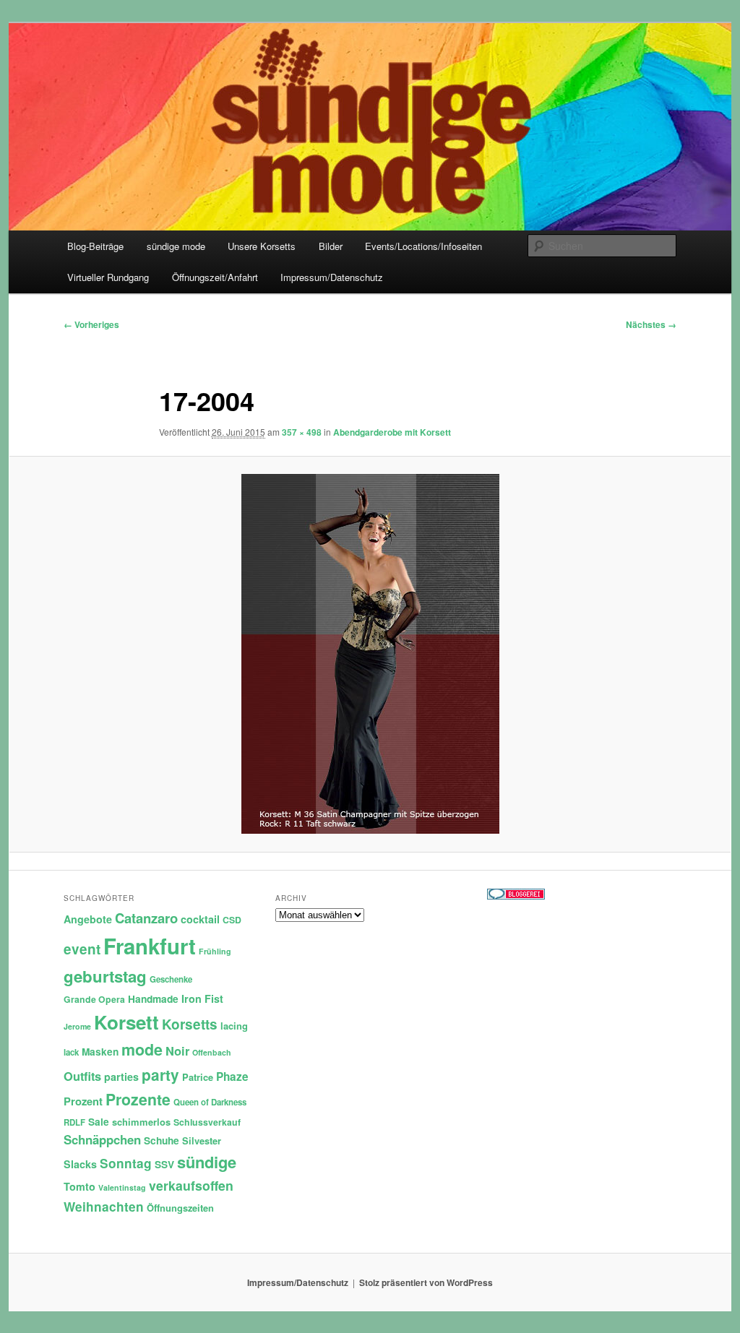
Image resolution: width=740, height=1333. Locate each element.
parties (121, 1076)
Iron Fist (202, 998)
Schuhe (161, 1140)
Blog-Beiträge (95, 246)
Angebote (88, 919)
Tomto (79, 1186)
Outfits (82, 1075)
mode (142, 1049)
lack (71, 1052)
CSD (232, 919)
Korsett (126, 1022)
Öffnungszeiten (180, 1208)
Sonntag (126, 1163)
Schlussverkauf (207, 1122)
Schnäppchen (102, 1139)
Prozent (83, 1101)
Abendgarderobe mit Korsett (392, 432)
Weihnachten (104, 1206)
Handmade (153, 999)
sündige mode (176, 246)
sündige (206, 1161)
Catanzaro (146, 918)
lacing (234, 1025)
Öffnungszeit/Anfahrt (215, 277)
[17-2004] (370, 654)
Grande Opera (94, 999)
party (160, 1074)
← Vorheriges (91, 324)
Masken (100, 1051)
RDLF (74, 1122)
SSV (164, 1164)
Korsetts (190, 1024)
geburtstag (105, 976)
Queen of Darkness (209, 1102)
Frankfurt (149, 946)
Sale (98, 1122)
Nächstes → (651, 324)
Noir (177, 1050)
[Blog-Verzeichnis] (516, 895)
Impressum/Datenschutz (331, 277)
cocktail (200, 919)
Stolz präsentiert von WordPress (426, 1282)
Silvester (201, 1140)
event (82, 949)
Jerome (77, 1026)
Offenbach (211, 1052)
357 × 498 (302, 432)
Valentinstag (122, 1187)
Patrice (197, 1077)
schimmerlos (141, 1122)
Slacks (80, 1164)
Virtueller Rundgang (108, 277)
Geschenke (171, 979)
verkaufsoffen (191, 1185)
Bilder (331, 246)
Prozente (138, 1099)
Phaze (232, 1076)
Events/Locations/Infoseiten (423, 246)
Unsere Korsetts (262, 246)
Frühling (215, 951)
